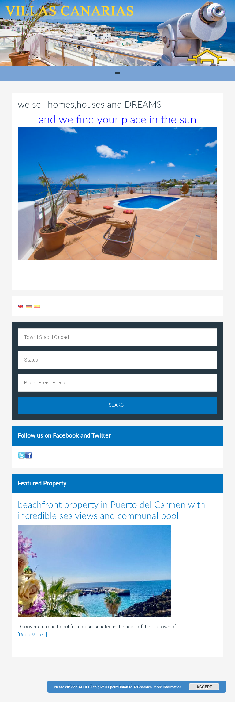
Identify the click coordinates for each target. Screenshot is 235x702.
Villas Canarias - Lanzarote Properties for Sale (117, 33)
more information (168, 687)
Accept (204, 686)
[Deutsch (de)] (29, 306)
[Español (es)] (37, 306)
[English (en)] (20, 306)
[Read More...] (32, 635)
